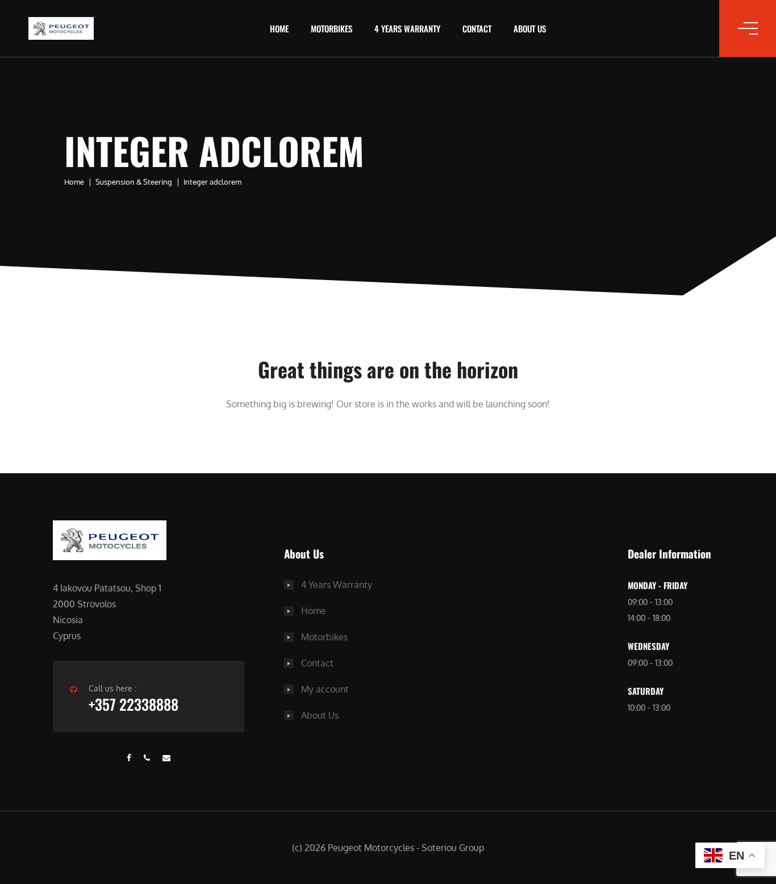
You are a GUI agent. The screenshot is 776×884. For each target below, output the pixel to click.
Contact (476, 28)
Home (279, 28)
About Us (530, 28)
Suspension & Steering (133, 181)
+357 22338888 (133, 704)
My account (325, 689)
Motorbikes (331, 28)
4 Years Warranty (407, 28)
